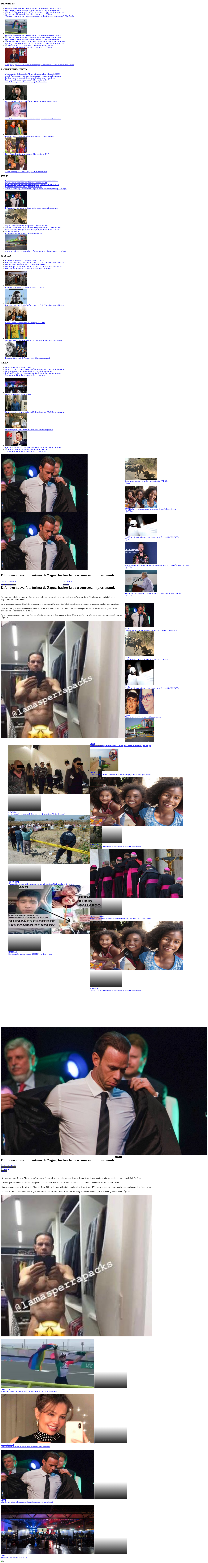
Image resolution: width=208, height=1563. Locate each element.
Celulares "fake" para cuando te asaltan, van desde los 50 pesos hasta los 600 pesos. (33, 266)
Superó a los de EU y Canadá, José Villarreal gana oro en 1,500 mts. (28, 14)
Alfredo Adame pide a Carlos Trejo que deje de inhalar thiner (26, 82)
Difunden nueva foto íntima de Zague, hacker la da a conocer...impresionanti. (31, 181)
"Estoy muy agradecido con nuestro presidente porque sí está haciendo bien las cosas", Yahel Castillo (39, 16)
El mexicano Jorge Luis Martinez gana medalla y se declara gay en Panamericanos (33, 8)
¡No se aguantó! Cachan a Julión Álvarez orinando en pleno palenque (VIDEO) (32, 74)
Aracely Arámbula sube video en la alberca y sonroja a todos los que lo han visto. (33, 76)
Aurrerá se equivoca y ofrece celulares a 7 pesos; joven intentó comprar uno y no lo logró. (36, 189)
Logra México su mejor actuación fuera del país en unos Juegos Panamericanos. (32, 10)
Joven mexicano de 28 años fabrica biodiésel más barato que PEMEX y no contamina (34, 369)
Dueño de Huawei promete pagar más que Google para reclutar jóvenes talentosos (33, 373)
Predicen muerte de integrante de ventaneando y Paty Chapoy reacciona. (30, 78)
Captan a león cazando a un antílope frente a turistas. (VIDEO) (26, 183)
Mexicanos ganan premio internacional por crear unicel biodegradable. (29, 371)
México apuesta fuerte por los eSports (18, 367)
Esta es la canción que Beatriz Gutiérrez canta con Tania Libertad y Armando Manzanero (35, 262)
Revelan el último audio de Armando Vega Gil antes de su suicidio (27, 268)
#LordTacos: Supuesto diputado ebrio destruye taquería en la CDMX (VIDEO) (32, 185)
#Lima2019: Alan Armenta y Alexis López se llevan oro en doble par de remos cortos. (34, 12)
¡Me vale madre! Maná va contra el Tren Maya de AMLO (25, 264)
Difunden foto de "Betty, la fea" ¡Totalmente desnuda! (23, 187)
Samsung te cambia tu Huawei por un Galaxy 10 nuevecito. (25, 375)
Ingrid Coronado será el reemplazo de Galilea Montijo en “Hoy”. (27, 80)
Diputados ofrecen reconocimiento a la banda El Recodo (24, 260)
